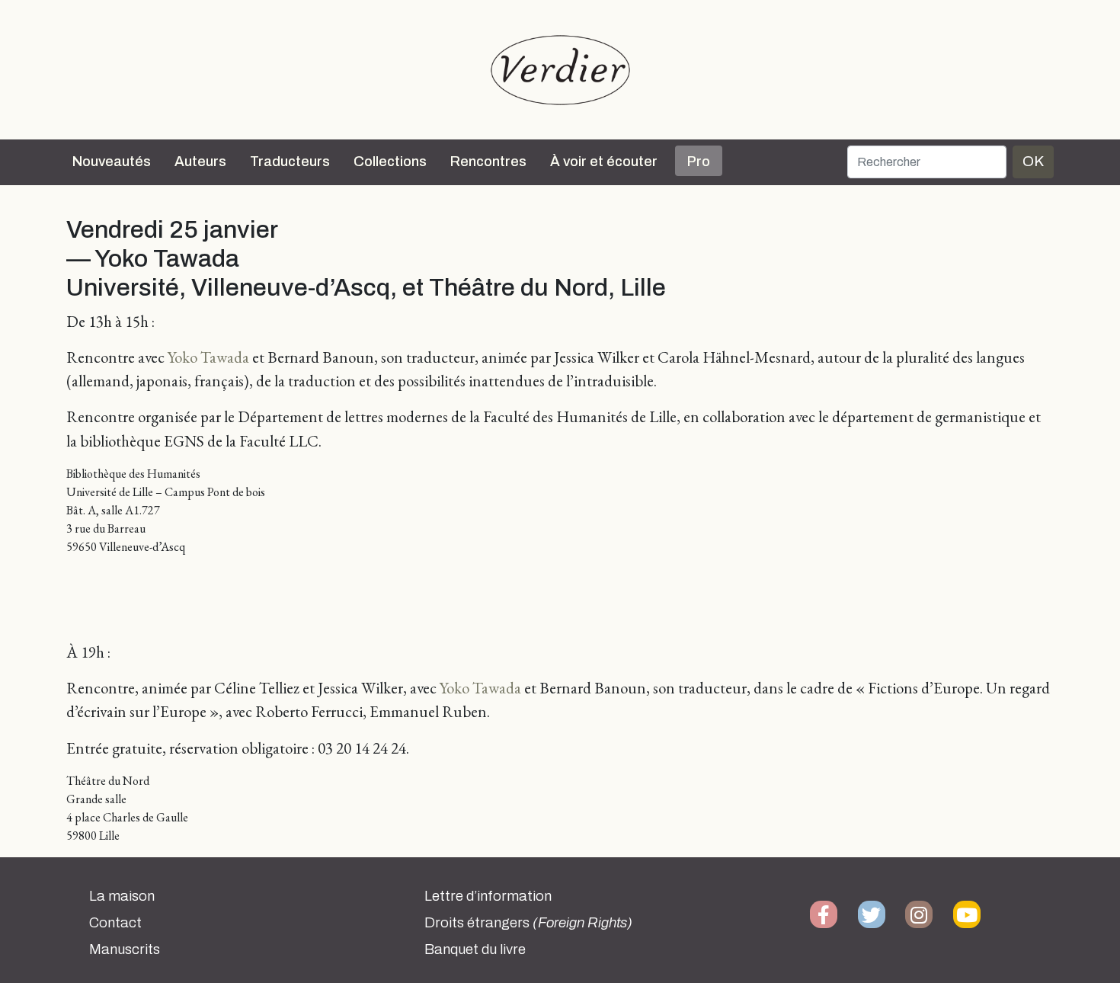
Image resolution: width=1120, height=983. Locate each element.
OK (1033, 161)
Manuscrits (124, 949)
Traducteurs (290, 161)
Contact (115, 922)
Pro (698, 161)
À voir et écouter (604, 161)
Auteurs (200, 161)
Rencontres (488, 161)
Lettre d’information (488, 896)
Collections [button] (390, 161)
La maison (122, 896)
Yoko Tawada (208, 357)
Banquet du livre (475, 949)
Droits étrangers (528, 922)
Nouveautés (111, 161)
